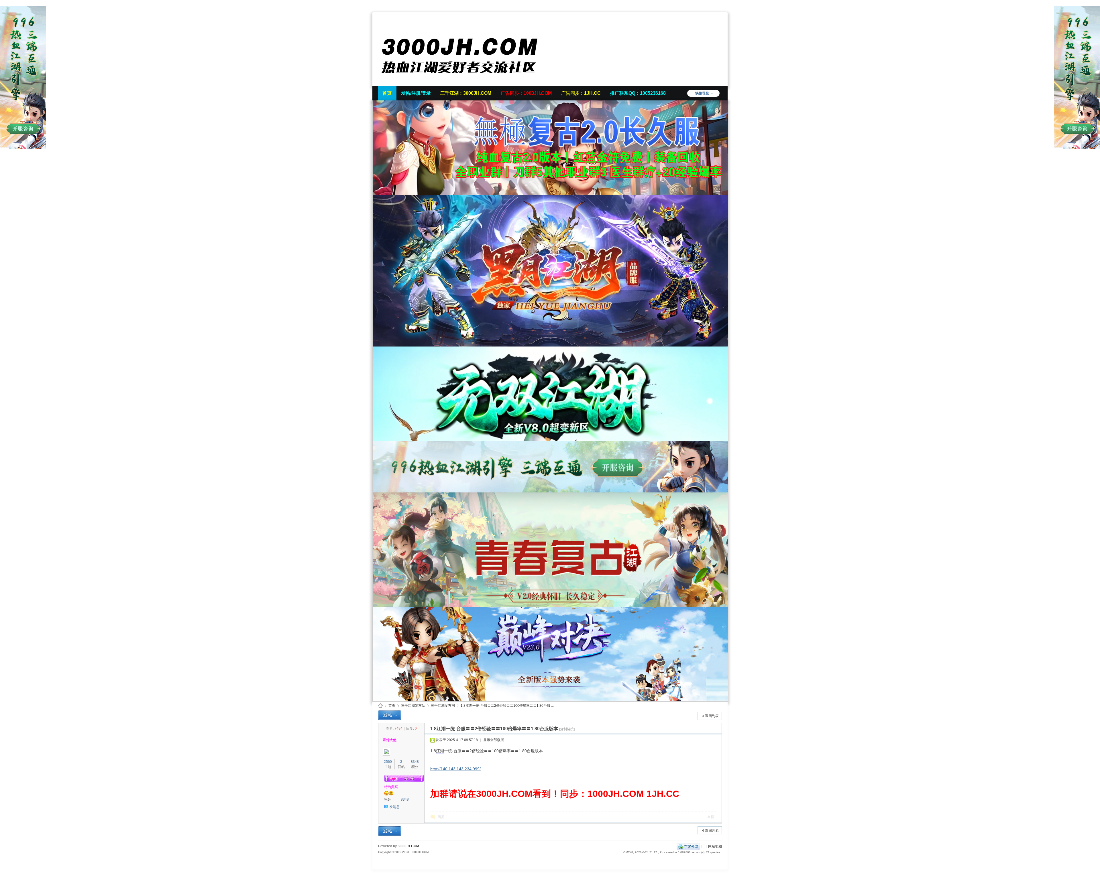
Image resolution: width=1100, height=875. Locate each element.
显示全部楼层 (493, 740)
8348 (415, 762)
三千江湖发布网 (443, 706)
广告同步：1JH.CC (581, 93)
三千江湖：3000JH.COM (465, 93)
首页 (387, 93)
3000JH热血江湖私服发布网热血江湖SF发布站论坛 (380, 706)
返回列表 (712, 716)
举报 (710, 817)
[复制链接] (567, 729)
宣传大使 (389, 740)
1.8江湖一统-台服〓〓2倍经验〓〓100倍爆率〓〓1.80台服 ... (507, 706)
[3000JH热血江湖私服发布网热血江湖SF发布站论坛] (464, 83)
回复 (440, 817)
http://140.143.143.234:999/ (455, 769)
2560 (388, 762)
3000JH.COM (408, 846)
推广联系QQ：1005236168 (638, 93)
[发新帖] (389, 715)
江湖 (440, 751)
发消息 (394, 807)
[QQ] (688, 846)
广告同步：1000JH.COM (526, 93)
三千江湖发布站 (413, 706)
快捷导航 (702, 93)
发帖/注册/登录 (416, 93)
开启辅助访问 (720, 4)
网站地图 (715, 846)
